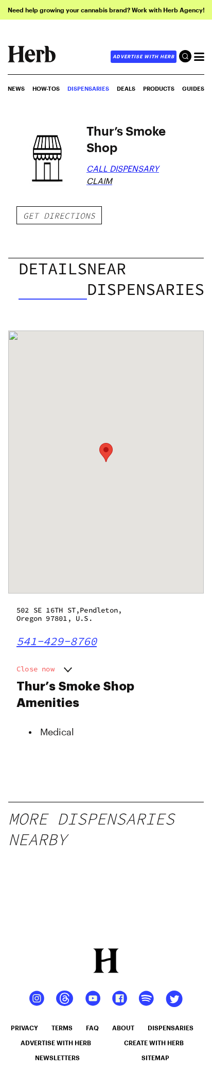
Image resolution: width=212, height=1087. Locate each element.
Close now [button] (35, 668)
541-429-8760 (56, 641)
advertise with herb (143, 56)
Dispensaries (88, 88)
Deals (126, 88)
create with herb (154, 1042)
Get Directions (59, 215)
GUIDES (193, 88)
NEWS (16, 88)
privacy (24, 1027)
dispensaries (170, 1027)
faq (92, 1027)
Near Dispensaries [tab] (145, 279)
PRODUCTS (158, 88)
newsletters (57, 1057)
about (123, 1027)
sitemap (155, 1057)
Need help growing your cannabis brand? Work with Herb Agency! (106, 9)
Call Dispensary (122, 168)
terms (62, 1027)
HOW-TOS (46, 88)
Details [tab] (53, 268)
